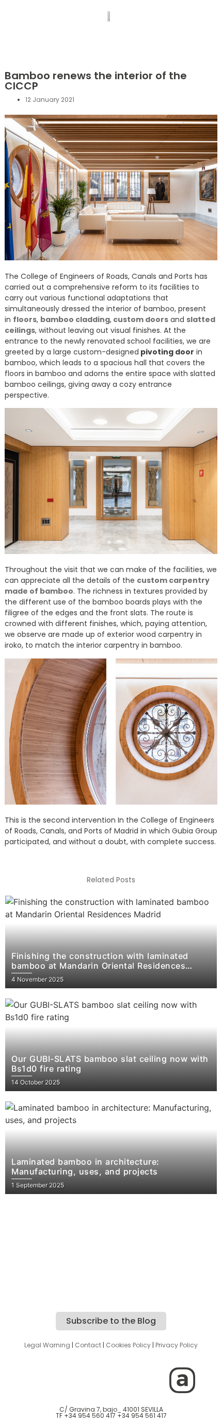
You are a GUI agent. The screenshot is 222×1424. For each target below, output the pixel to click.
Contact (88, 1345)
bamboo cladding (75, 319)
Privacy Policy (176, 1345)
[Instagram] (40, 1380)
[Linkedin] (125, 1380)
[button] (110, 43)
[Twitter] (69, 1380)
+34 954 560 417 (90, 1415)
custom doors (140, 319)
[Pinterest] (154, 1380)
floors (25, 319)
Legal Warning (47, 1345)
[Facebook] (97, 1380)
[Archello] (182, 1380)
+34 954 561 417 (142, 1415)
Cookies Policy (128, 1345)
